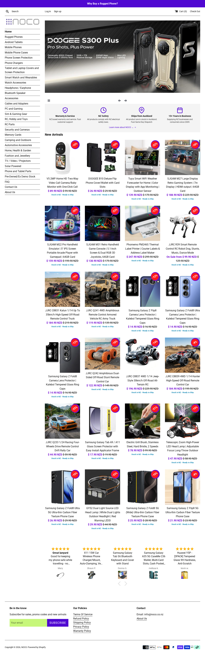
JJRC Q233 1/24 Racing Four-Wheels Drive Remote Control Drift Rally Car (62, 446)
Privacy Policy (81, 626)
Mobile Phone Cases (16, 52)
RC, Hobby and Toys (16, 119)
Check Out (195, 11)
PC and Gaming (14, 108)
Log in (48, 11)
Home (8, 31)
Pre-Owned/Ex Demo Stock (20, 176)
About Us (10, 192)
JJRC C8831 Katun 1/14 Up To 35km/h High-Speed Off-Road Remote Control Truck (62, 314)
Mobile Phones (13, 47)
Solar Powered (13, 166)
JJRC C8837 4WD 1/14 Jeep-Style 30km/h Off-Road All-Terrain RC (142, 380)
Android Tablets (14, 42)
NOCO (24, 647)
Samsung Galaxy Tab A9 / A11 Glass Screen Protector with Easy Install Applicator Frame (102, 446)
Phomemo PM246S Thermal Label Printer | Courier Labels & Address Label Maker (142, 248)
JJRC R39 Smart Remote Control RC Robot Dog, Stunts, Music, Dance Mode (182, 248)
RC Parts (10, 124)
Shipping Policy (82, 622)
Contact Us (11, 186)
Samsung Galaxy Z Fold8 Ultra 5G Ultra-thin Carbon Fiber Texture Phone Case (62, 512)
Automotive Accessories (18, 145)
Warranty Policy (82, 630)
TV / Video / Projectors (18, 160)
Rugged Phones (14, 36)
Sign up (57, 11)
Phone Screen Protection (19, 57)
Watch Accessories (15, 82)
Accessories (11, 98)
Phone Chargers (14, 62)
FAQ (7, 181)
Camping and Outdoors (18, 140)
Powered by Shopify (37, 647)
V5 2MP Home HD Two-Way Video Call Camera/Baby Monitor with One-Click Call (62, 182)
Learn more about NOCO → (121, 127)
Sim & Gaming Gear (16, 114)
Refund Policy (81, 618)
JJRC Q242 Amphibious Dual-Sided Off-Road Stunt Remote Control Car (102, 377)
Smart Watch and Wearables (21, 77)
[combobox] (27, 11)
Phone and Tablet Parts (18, 171)
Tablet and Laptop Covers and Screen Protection (22, 70)
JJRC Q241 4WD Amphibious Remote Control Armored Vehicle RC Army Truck (102, 314)
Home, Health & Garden (18, 150)
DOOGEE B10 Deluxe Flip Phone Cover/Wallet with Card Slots (102, 182)
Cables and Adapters (16, 103)
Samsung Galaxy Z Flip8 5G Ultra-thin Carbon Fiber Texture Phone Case (182, 512)
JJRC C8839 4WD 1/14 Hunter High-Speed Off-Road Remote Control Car (182, 380)
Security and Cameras (17, 129)
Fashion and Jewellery (17, 155)
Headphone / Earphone (18, 87)
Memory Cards (13, 134)
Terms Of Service (82, 614)
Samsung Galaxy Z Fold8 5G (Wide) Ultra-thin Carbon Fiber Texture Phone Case (142, 512)
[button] (120, 583)
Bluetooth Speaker (15, 93)
